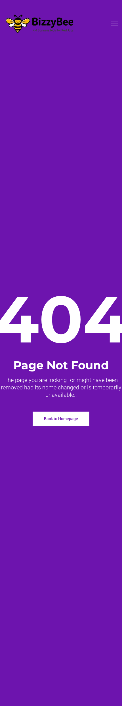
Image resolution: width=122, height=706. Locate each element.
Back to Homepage (61, 418)
